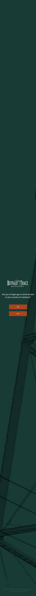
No (18, 307)
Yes (18, 313)
